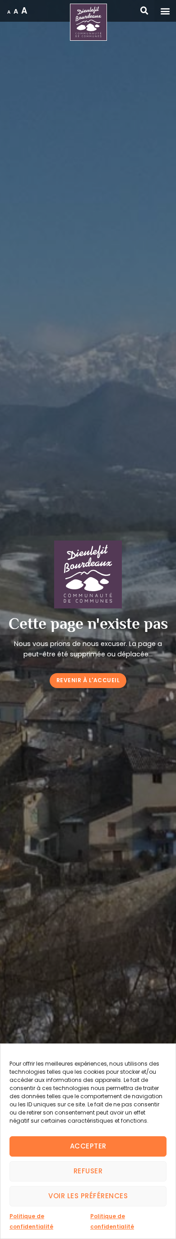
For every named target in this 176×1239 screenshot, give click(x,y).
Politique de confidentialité (31, 1221)
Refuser (88, 1171)
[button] (165, 11)
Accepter (88, 1146)
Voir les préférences (88, 1196)
